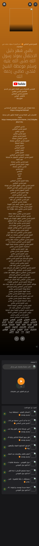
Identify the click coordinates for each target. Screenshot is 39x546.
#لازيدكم (31, 327)
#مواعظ (11, 322)
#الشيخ (5, 319)
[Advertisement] (19, 515)
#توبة (18, 324)
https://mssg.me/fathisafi (19, 110)
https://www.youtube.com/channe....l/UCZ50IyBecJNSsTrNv (19, 120)
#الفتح (33, 319)
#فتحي (19, 319)
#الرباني (27, 319)
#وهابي (5, 329)
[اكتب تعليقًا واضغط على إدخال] (19, 366)
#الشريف (33, 329)
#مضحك (12, 324)
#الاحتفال (23, 327)
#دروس (26, 322)
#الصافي (33, 322)
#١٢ (22, 332)
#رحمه (29, 324)
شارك (22, 338)
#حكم (4, 322)
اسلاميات (19, 46)
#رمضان (4, 324)
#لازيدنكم (18, 322)
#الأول (11, 332)
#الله (23, 324)
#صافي (12, 319)
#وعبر (35, 324)
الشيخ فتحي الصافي (30, 44)
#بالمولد (15, 327)
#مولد (27, 332)
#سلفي (12, 329)
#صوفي (20, 329)
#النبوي (7, 327)
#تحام (26, 329)
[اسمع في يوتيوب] (19, 83)
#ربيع (17, 332)
